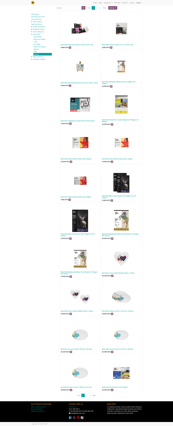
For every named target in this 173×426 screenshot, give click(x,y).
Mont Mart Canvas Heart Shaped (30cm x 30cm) (118, 273)
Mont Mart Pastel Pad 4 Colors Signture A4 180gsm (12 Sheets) (120, 120)
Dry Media (37, 44)
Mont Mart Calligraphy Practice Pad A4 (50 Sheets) (78, 121)
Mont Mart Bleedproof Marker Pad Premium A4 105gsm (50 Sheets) (79, 273)
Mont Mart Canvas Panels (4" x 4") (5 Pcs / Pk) (117, 45)
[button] (112, 8)
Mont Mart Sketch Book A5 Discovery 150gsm (76, 197)
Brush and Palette (39, 39)
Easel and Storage (40, 47)
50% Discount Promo (38, 17)
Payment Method (36, 409)
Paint (35, 52)
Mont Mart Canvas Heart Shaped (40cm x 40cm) (77, 311)
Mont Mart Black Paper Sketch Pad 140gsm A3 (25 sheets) (119, 196)
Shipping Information (38, 411)
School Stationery (38, 32)
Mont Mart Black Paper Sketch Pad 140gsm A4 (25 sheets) (78, 234)
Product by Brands (39, 27)
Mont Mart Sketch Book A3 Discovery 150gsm (76, 159)
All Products (35, 14)
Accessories (37, 37)
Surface (36, 54)
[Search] (83, 8)
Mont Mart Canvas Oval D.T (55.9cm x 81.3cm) (76, 387)
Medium (36, 49)
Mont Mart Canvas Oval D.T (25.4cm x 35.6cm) (117, 311)
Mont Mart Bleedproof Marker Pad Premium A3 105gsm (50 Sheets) (120, 234)
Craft (35, 42)
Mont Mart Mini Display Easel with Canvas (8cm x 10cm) (79, 83)
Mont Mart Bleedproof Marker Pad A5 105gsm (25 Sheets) (118, 82)
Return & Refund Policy (38, 407)
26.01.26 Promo (36, 19)
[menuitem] (95, 3)
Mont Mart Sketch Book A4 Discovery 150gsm (117, 159)
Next (104, 8)
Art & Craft (36, 34)
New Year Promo (36, 24)
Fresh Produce (37, 22)
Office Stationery (38, 57)
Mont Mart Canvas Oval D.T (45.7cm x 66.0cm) (117, 349)
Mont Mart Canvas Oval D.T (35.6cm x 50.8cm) (76, 349)
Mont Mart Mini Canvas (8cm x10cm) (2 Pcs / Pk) (77, 45)
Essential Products (39, 29)
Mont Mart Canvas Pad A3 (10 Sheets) (115, 387)
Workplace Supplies (39, 59)
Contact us (72, 407)
